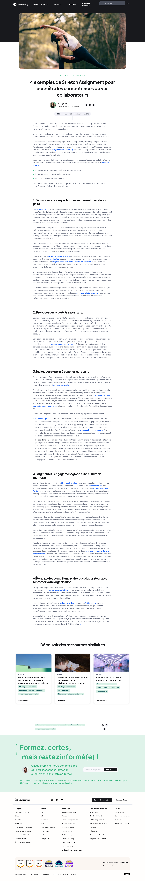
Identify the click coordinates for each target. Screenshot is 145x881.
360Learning (90, 603)
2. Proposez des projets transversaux (58, 312)
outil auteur (55, 259)
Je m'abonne (110, 770)
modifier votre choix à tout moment (103, 780)
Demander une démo (102, 800)
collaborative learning (69, 603)
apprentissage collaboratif (59, 590)
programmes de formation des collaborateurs (71, 261)
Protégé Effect (41, 209)
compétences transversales (63, 344)
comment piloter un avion (87, 293)
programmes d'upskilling (62, 149)
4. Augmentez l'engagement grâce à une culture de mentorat (67, 475)
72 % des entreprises (101, 395)
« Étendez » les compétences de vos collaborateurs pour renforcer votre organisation (71, 580)
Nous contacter (122, 800)
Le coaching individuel (44, 419)
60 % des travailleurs (69, 483)
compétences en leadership (45, 406)
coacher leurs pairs (61, 385)
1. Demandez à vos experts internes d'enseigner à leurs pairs (69, 202)
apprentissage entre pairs (59, 256)
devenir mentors (95, 485)
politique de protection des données (56, 783)
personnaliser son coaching (91, 430)
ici (80, 624)
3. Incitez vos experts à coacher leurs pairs (61, 371)
